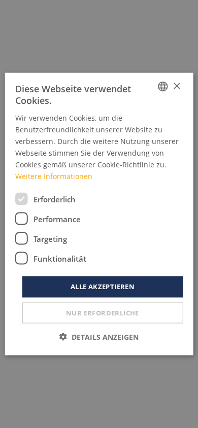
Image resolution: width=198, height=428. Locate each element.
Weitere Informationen (53, 176)
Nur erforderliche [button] (102, 312)
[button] (99, 336)
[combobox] (162, 87)
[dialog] (99, 214)
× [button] (176, 86)
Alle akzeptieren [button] (103, 286)
